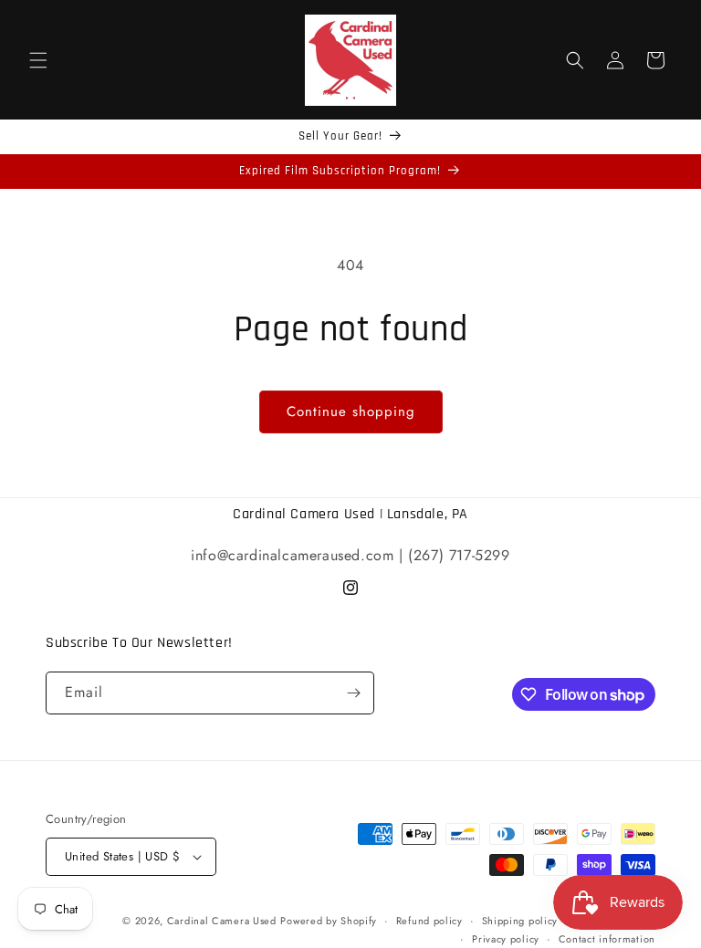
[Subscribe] (353, 693)
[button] (38, 60)
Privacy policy (505, 939)
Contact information (607, 939)
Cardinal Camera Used (222, 920)
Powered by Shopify (328, 920)
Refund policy (429, 920)
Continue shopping (351, 411)
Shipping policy (520, 920)
